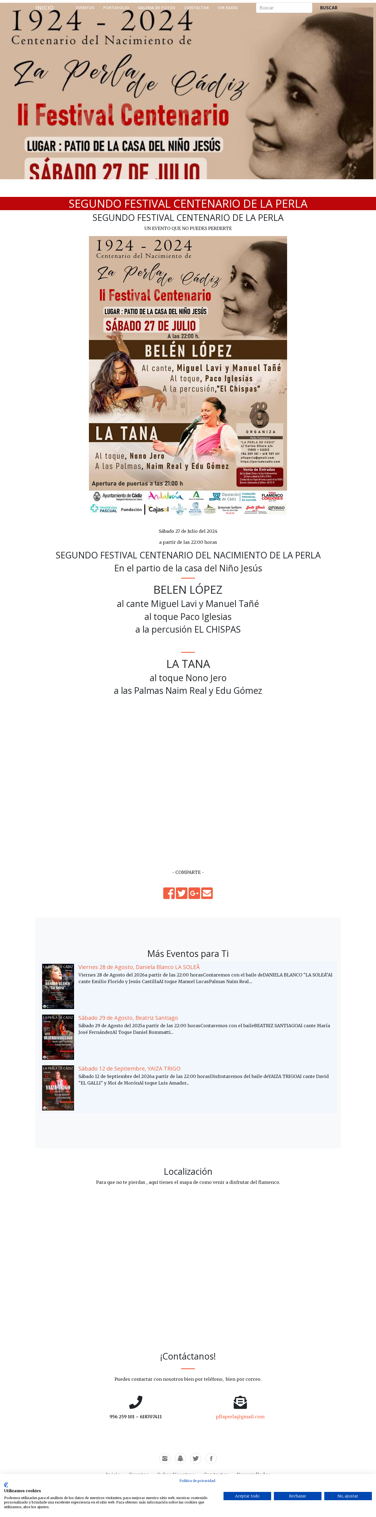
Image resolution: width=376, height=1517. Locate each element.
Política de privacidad (197, 1481)
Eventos (85, 7)
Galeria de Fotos (156, 7)
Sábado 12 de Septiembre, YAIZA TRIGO (129, 1068)
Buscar (328, 8)
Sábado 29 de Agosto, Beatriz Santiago (128, 1017)
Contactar (196, 7)
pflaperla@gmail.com (240, 1416)
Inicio (44, 7)
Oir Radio (228, 7)
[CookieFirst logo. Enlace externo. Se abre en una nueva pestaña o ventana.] (6, 1485)
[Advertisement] (188, 830)
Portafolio (116, 7)
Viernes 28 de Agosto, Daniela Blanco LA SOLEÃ (139, 967)
